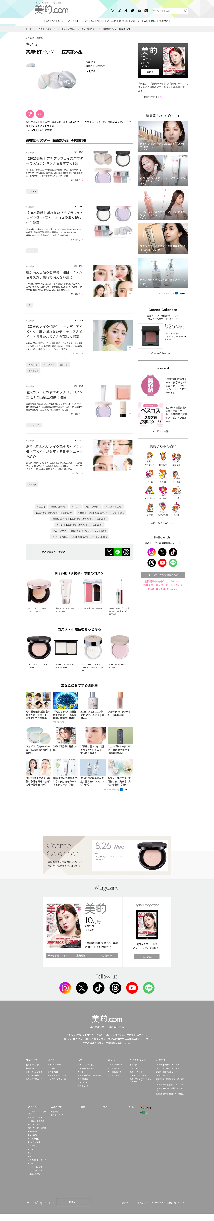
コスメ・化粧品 (44, 29)
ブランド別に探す (35, 1170)
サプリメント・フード (37, 1160)
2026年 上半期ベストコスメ (167, 1064)
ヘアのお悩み (83, 1078)
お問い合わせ (141, 1202)
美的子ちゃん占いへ (161, 522)
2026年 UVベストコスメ (166, 1075)
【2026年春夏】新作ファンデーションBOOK (53, 512)
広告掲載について (176, 1202)
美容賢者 (54, 1111)
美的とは (126, 1202)
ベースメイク (48, 364)
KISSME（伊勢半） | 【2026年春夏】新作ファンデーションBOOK (79, 518)
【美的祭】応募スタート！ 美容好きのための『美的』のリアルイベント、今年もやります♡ (176, 385)
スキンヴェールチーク (92, 608)
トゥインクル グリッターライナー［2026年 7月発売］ (119, 611)
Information (157, 1202)
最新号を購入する (56, 955)
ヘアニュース (83, 1085)
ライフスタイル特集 (138, 1075)
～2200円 (41, 506)
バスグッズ (32, 1145)
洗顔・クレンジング (34, 1071)
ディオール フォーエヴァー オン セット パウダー (93, 667)
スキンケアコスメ (35, 1117)
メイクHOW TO (54, 1064)
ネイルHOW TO (114, 1071)
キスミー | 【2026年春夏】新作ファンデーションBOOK (79, 524)
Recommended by (112, 789)
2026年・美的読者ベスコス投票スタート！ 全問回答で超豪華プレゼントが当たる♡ (176, 414)
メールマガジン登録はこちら (163, 575)
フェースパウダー (89, 29)
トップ (28, 29)
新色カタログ (53, 1071)
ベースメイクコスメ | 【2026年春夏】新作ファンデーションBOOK (79, 536)
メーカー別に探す (35, 1167)
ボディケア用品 (34, 1142)
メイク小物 (32, 1131)
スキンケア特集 (32, 1075)
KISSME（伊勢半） (36, 38)
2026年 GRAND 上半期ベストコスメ (170, 1089)
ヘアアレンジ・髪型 (86, 1064)
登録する (74, 1202)
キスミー (34, 44)
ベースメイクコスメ (66, 29)
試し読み (104, 955)
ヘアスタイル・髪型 (86, 1068)
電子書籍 (147, 956)
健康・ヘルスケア (137, 1071)
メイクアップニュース (57, 1078)
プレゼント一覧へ (161, 431)
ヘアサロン (82, 1082)
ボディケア (134, 1064)
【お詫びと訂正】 (151, 97)
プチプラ (32, 191)
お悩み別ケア (31, 1068)
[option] (30, 65)
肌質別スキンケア (33, 1064)
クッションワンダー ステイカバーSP (38, 610)
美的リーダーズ (57, 1115)
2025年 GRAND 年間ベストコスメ (170, 1094)
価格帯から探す (34, 1174)
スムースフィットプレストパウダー (65, 666)
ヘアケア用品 (33, 1138)
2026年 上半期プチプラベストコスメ (170, 1079)
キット (30, 1152)
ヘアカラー (82, 1071)
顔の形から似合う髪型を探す (90, 1075)
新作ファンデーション (57, 1075)
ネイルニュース (114, 1075)
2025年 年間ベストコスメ (166, 1071)
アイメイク (33, 364)
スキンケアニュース (34, 1078)
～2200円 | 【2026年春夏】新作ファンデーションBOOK (101, 512)
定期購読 (80, 955)
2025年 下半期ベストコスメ (167, 1068)
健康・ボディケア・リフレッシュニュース (140, 1079)
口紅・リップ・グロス (37, 1128)
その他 (30, 1163)
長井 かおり (33, 370)
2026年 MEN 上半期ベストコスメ (169, 1084)
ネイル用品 (32, 1135)
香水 (29, 1156)
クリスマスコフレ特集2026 (37, 1112)
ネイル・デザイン (115, 1064)
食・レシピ (134, 1068)
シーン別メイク (54, 1068)
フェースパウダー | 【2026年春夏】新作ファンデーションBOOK (79, 530)
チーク (30, 1149)
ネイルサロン (113, 1068)
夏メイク (64, 364)
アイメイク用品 (34, 1124)
